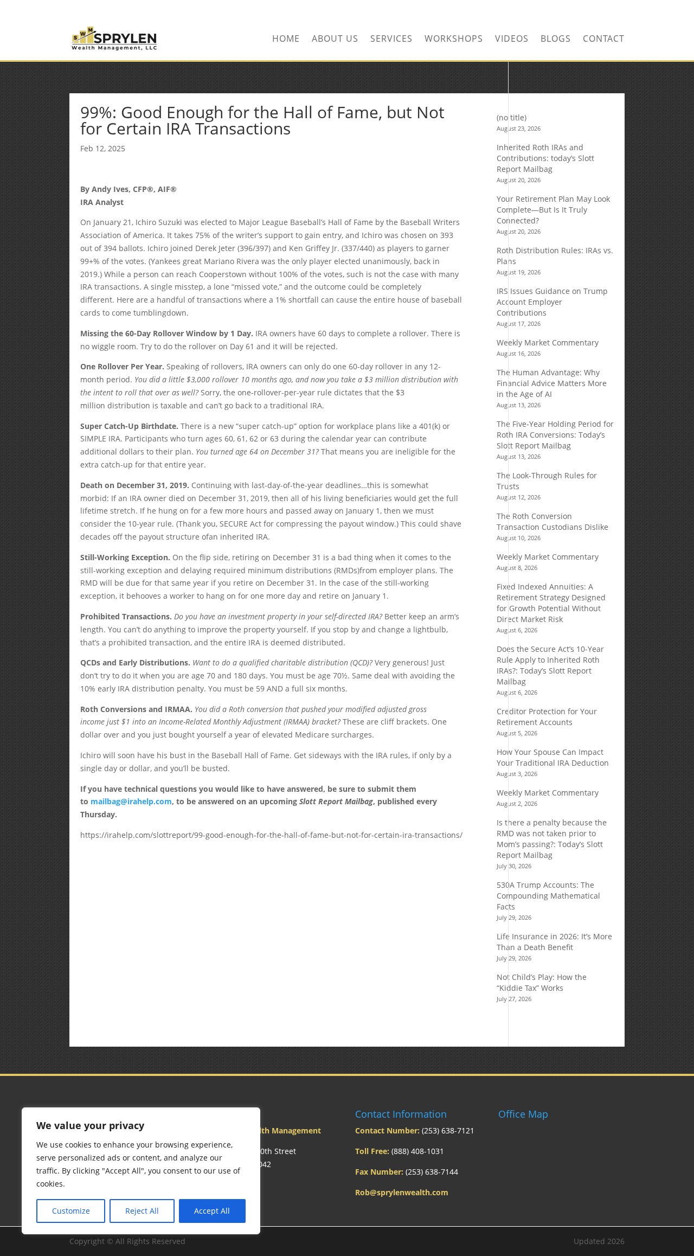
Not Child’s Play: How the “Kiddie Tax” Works (542, 982)
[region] (141, 1170)
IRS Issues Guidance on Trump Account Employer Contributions (552, 302)
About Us (335, 39)
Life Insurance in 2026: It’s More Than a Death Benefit (554, 941)
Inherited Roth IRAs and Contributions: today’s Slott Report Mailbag (545, 158)
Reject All (142, 1211)
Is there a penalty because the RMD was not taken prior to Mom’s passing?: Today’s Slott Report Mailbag (552, 838)
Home (286, 39)
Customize (71, 1211)
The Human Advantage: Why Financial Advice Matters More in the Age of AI (552, 383)
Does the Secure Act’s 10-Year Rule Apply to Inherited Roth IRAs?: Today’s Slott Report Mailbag (550, 665)
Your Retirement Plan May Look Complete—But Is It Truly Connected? (553, 210)
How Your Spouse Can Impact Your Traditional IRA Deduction (553, 757)
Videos (512, 39)
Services (391, 39)
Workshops (454, 39)
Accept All (212, 1211)
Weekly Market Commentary (548, 342)
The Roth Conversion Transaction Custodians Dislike (552, 521)
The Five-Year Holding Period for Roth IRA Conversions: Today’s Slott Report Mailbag (555, 435)
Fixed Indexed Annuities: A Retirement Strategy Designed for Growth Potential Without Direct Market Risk (551, 602)
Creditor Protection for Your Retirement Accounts (547, 716)
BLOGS (556, 39)
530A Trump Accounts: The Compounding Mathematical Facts (548, 896)
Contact (604, 39)
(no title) (511, 117)
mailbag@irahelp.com (131, 801)
